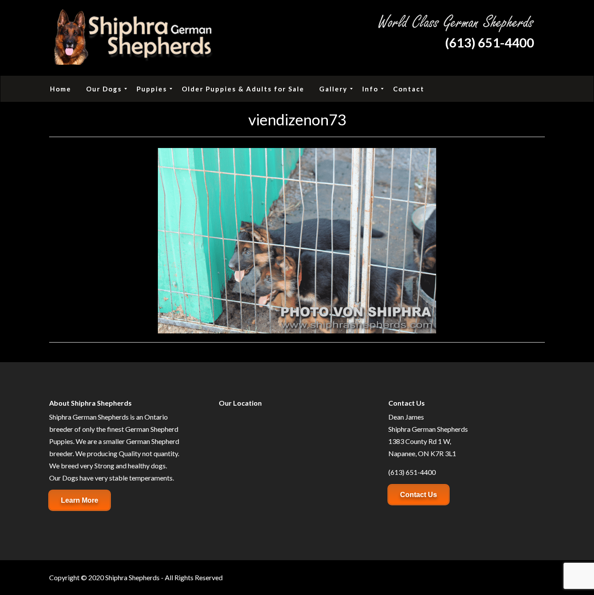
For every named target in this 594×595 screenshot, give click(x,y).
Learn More (79, 500)
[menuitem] (61, 88)
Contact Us (418, 494)
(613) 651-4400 (489, 42)
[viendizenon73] (297, 239)
